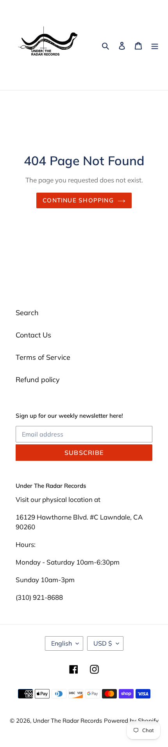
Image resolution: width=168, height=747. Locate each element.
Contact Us (33, 334)
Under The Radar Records (67, 720)
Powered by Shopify (131, 720)
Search (27, 312)
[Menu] (155, 45)
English (61, 643)
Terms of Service (43, 357)
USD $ (102, 643)
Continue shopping (78, 200)
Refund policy (38, 379)
